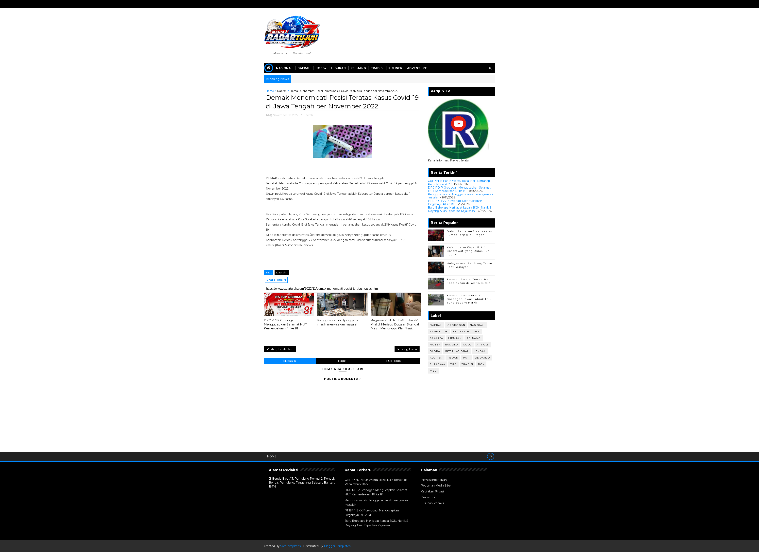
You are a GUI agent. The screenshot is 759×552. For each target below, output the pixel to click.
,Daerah (308, 115)
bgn (481, 364)
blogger (289, 360)
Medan (452, 357)
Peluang (358, 68)
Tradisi (377, 68)
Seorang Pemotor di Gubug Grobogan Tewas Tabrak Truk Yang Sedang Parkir (469, 299)
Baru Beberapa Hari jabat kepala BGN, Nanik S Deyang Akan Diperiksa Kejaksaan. (459, 209)
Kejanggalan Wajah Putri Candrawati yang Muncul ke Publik (468, 251)
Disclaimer (428, 497)
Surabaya (437, 364)
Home (270, 90)
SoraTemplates (290, 546)
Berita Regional (466, 331)
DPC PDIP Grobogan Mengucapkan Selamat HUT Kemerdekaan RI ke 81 (285, 324)
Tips (453, 364)
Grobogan (456, 324)
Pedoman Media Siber (436, 485)
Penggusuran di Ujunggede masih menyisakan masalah (338, 322)
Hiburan (338, 68)
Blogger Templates (337, 546)
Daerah (304, 68)
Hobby (321, 68)
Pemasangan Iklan (434, 480)
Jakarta (436, 338)
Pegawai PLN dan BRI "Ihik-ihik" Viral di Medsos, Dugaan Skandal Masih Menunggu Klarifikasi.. (395, 324)
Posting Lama (407, 349)
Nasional (284, 68)
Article (483, 344)
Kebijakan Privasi (432, 491)
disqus (341, 360)
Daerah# (281, 272)
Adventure (417, 68)
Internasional (457, 351)
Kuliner (395, 68)
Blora (435, 351)
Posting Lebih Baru (280, 349)
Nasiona (452, 344)
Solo (467, 344)
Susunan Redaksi (432, 503)
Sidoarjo (482, 357)
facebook (393, 360)
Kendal (480, 351)
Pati (466, 357)
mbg (433, 370)
